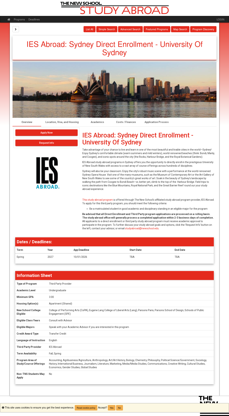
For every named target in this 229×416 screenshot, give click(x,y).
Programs (19, 19)
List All (89, 29)
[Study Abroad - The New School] (114, 8)
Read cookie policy (86, 407)
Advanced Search (130, 29)
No (119, 407)
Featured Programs (157, 29)
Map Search (180, 29)
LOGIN (220, 19)
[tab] (27, 122)
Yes (111, 407)
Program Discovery (203, 29)
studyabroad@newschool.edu (142, 228)
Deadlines (34, 19)
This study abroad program (97, 199)
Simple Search (107, 29)
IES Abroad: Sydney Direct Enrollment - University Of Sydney (137, 139)
